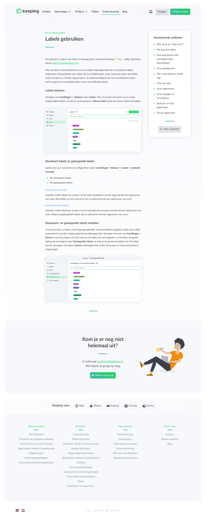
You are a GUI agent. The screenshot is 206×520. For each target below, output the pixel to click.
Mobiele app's (36, 453)
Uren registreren (165, 88)
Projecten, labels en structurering (80, 444)
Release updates (169, 439)
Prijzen (95, 11)
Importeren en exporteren (80, 486)
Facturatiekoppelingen (36, 458)
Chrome (132, 406)
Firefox (150, 406)
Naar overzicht (171, 129)
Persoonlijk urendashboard (81, 476)
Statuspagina (125, 439)
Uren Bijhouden (55, 33)
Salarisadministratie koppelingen (36, 462)
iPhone (97, 406)
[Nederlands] (23, 510)
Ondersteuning (111, 11)
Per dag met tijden (166, 50)
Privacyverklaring (125, 448)
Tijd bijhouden (36, 434)
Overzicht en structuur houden (36, 444)
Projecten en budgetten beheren (36, 439)
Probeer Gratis (180, 11)
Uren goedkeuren (166, 68)
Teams (81, 481)
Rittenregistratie (80, 439)
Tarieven (80, 462)
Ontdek (46, 11)
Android (114, 406)
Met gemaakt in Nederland (103, 511)
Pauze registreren (166, 113)
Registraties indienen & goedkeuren (36, 448)
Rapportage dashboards (80, 453)
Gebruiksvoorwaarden (125, 444)
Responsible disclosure (125, 458)
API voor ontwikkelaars (125, 453)
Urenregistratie (81, 434)
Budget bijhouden (80, 448)
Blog (124, 11)
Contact (169, 434)
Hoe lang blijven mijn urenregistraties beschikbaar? (168, 59)
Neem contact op (104, 375)
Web (81, 406)
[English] (17, 510)
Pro (120, 59)
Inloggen (162, 11)
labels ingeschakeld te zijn (65, 63)
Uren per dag (163, 83)
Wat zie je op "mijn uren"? (170, 44)
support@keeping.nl (110, 361)
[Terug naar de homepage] (27, 11)
